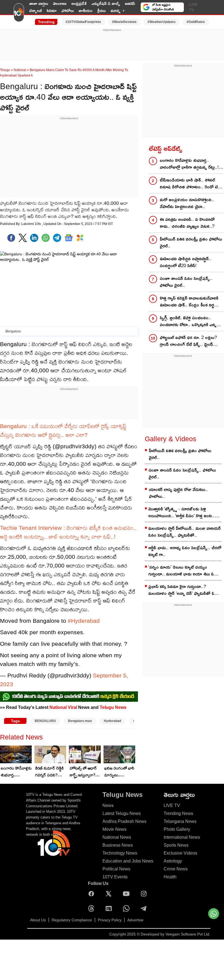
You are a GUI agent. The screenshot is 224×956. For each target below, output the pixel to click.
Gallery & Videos (170, 439)
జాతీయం (85, 10)
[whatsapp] (46, 238)
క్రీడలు (101, 10)
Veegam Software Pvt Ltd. (188, 934)
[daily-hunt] (80, 238)
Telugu (5, 70)
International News (182, 837)
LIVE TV (193, 7)
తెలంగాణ (59, 3)
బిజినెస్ (130, 3)
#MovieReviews (124, 22)
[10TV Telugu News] (19, 14)
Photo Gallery (177, 829)
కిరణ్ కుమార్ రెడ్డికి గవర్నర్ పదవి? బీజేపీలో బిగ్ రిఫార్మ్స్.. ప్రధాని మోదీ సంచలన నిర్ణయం (49, 772)
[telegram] (57, 238)
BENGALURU (45, 721)
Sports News (176, 845)
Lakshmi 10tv (31, 224)
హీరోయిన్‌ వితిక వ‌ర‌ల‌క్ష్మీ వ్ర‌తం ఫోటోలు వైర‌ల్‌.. (180, 454)
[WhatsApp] (127, 908)
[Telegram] (145, 908)
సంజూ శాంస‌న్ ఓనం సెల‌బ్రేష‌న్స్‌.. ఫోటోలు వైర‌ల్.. (182, 473)
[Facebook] (11, 238)
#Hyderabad (84, 621)
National (20, 70)
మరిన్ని (115, 10)
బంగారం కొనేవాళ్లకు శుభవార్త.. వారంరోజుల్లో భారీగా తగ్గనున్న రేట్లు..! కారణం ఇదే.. (16, 772)
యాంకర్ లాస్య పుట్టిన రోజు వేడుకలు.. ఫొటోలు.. (178, 493)
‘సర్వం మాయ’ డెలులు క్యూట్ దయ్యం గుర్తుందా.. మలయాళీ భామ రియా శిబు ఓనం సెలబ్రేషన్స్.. (183, 571)
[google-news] (68, 238)
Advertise (135, 920)
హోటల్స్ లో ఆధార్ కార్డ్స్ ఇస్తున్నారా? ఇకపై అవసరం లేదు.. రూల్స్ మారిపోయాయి (83, 772)
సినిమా (52, 10)
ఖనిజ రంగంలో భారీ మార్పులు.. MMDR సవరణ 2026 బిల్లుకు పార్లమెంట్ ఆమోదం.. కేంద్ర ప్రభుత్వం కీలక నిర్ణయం (119, 772)
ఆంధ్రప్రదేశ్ (79, 3)
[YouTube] (127, 893)
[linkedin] (34, 238)
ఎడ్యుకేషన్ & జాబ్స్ (106, 3)
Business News (117, 845)
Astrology (173, 861)
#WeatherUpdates (162, 22)
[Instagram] (145, 893)
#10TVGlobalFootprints (83, 22)
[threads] (92, 908)
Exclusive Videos (180, 853)
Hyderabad (112, 721)
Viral (72, 707)
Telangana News (180, 821)
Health (170, 877)
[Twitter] (23, 238)
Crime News (176, 869)
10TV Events (115, 877)
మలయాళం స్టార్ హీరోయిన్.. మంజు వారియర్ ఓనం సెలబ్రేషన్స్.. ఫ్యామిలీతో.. (184, 532)
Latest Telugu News (121, 813)
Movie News (114, 829)
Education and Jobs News (127, 861)
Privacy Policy (110, 920)
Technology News (119, 853)
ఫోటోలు (67, 10)
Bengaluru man (80, 721)
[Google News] (110, 908)
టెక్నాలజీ (35, 10)
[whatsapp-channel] (69, 696)
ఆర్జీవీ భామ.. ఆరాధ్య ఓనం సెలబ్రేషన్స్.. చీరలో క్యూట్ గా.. (184, 551)
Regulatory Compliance (72, 920)
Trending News (178, 813)
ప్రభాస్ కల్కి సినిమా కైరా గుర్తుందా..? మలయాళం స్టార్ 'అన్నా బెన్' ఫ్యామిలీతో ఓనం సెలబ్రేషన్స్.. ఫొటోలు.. (184, 590)
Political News (116, 869)
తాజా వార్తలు (38, 3)
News (108, 805)
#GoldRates (196, 22)
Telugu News (113, 707)
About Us (38, 920)
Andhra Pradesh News (124, 821)
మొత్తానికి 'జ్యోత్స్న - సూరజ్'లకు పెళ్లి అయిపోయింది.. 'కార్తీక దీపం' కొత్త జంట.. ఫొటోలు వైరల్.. (181, 512)
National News (116, 837)
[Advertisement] (112, 44)
